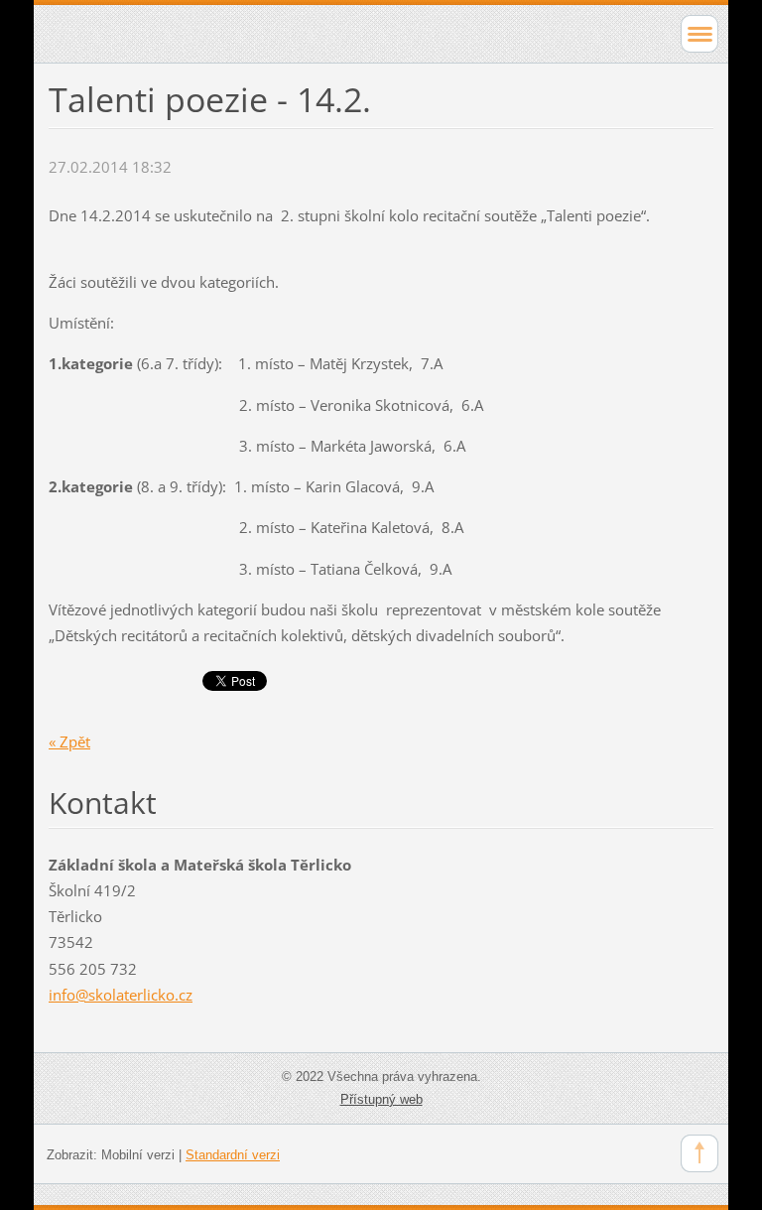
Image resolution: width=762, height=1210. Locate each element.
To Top (699, 1153)
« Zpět (69, 741)
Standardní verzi (233, 1154)
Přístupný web (381, 1099)
